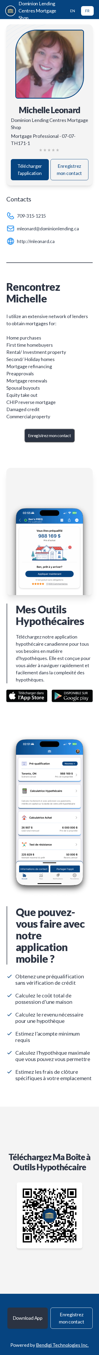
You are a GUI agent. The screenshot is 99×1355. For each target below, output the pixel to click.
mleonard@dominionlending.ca (48, 228)
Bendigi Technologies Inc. (62, 1345)
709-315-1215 (31, 216)
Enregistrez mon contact (69, 169)
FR (87, 10)
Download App (28, 1318)
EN (72, 10)
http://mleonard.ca (36, 241)
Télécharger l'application (29, 169)
